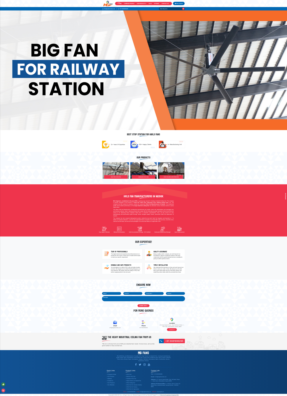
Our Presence (111, 382)
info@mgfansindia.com (109, 8)
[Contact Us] (3, 389)
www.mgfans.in (160, 391)
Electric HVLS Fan (130, 376)
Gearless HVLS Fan (131, 378)
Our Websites (110, 384)
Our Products (141, 3)
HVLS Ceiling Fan (143, 177)
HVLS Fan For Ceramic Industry (171, 177)
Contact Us (165, 3)
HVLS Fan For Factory (131, 387)
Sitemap (156, 3)
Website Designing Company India (169, 395)
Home (120, 3)
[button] (21, 70)
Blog (150, 3)
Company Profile (129, 3)
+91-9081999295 (123, 8)
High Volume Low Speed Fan (115, 177)
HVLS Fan (128, 374)
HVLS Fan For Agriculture (132, 389)
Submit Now (143, 305)
